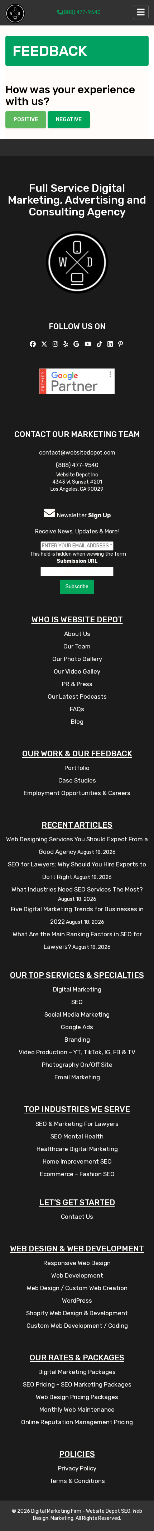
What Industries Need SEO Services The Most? (77, 889)
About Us (77, 633)
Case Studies (77, 780)
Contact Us (77, 1216)
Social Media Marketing (77, 1014)
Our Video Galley (77, 671)
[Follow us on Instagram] (56, 344)
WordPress (77, 1300)
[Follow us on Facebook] (34, 344)
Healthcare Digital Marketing (77, 1148)
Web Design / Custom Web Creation (77, 1288)
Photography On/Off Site (77, 1064)
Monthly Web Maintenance (77, 1409)
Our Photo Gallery (77, 658)
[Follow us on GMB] (77, 344)
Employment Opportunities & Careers (77, 793)
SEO (77, 1001)
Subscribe (77, 587)
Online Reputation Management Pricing (77, 1422)
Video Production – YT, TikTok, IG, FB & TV (77, 1052)
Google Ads (77, 1027)
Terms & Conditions (77, 1480)
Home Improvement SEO (77, 1161)
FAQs (77, 709)
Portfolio (77, 767)
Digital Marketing (77, 989)
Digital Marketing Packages (77, 1371)
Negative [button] (69, 119)
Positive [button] (26, 119)
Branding (77, 1039)
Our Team (77, 646)
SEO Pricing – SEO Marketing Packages (77, 1384)
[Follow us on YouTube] (89, 344)
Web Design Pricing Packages (77, 1397)
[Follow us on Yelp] (66, 344)
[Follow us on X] (45, 344)
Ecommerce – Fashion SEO (77, 1174)
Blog (77, 721)
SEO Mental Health (77, 1136)
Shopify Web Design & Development (77, 1313)
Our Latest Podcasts (77, 696)
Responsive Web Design (77, 1262)
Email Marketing (77, 1077)
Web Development (77, 1275)
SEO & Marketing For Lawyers (77, 1123)
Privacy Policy (77, 1468)
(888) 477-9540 (81, 12)
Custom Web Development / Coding (77, 1325)
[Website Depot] (77, 272)
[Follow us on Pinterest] (121, 344)
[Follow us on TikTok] (100, 344)
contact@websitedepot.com (77, 452)
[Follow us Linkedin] (111, 344)
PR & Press (77, 684)
